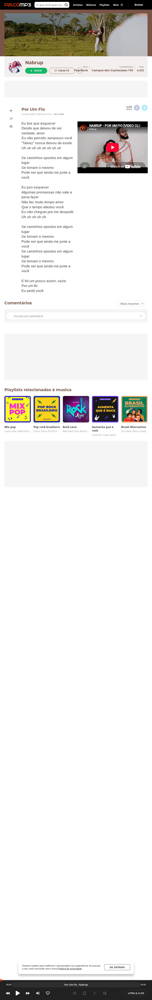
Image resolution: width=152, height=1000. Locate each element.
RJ (131, 70)
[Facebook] (137, 108)
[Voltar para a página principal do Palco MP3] (18, 4)
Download (95, 993)
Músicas (91, 4)
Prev (8, 993)
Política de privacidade (70, 968)
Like (48, 993)
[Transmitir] (115, 993)
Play (18, 993)
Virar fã (63, 70)
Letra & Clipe (136, 993)
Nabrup (34, 62)
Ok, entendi (117, 967)
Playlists (104, 4)
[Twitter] (145, 108)
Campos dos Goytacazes (109, 70)
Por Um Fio (70, 984)
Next (28, 993)
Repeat (85, 993)
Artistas (77, 4)
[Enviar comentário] (141, 316)
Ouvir (38, 70)
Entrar (139, 4)
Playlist (105, 993)
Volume (38, 993)
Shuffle (75, 993)
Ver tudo (59, 114)
